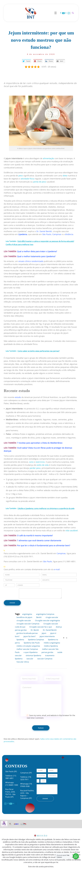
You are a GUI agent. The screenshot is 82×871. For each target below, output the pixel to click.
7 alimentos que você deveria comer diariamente (39, 540)
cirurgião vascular (24, 620)
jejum (44, 633)
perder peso (35, 468)
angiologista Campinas (45, 614)
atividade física (27, 178)
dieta (65, 175)
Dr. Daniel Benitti (44, 231)
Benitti (39, 617)
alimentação (48, 158)
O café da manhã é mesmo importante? (35, 535)
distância (69, 234)
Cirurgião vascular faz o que (40, 627)
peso (20, 175)
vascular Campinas (44, 658)
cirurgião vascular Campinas (28, 624)
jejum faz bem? (29, 636)
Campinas (56, 234)
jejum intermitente (47, 636)
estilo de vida (43, 465)
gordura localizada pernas (27, 633)
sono (31, 462)
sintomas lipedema (33, 655)
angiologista (27, 614)
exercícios (40, 462)
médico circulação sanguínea (28, 646)
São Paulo (46, 234)
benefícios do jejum (24, 617)
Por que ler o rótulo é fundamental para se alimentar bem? (43, 545)
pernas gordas (47, 652)
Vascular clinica (23, 662)
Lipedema (22, 234)
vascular (29, 658)
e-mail (57, 569)
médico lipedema (51, 646)
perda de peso (39, 181)
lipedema (20, 639)
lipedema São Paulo (32, 643)
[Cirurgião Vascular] (30, 12)
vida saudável (71, 530)
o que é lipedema (30, 652)
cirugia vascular (52, 617)
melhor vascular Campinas (27, 649)
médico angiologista (52, 643)
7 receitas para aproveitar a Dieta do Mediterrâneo (39, 443)
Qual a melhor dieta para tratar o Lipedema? (37, 251)
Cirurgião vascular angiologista (47, 620)
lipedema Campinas (36, 639)
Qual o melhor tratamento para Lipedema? (36, 256)
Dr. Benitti (35, 630)
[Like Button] (64, 638)
